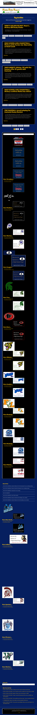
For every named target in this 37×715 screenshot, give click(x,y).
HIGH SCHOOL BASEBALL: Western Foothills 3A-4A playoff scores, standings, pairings (16, 488)
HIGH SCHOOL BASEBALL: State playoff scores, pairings (11, 490)
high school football (19, 35)
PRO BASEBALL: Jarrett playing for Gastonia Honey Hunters (17, 111)
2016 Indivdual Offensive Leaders (9, 269)
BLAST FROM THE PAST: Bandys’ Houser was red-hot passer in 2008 (16, 693)
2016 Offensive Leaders (7, 181)
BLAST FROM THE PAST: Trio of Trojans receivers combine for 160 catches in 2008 (18, 691)
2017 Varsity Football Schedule (8, 180)
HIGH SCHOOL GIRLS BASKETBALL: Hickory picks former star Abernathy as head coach (18, 45)
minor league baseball (22, 84)
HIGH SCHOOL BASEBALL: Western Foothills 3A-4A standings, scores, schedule (15, 497)
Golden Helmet (5, 35)
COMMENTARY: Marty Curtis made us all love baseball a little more (15, 700)
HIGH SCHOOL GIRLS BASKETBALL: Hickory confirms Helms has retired (17, 91)
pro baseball (21, 125)
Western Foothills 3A (27, 35)
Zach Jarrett (30, 84)
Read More (6, 55)
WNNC (4, 37)
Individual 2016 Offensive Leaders (9, 238)
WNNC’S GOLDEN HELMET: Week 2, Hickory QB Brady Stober (16, 27)
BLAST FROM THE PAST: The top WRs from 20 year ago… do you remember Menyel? (18, 698)
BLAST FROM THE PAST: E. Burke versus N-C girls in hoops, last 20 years (16, 689)
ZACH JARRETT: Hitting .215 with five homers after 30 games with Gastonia (17, 69)
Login (19, 712)
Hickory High (12, 35)
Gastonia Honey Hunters (7, 84)
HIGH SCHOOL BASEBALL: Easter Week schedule (10, 495)
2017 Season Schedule (7, 268)
